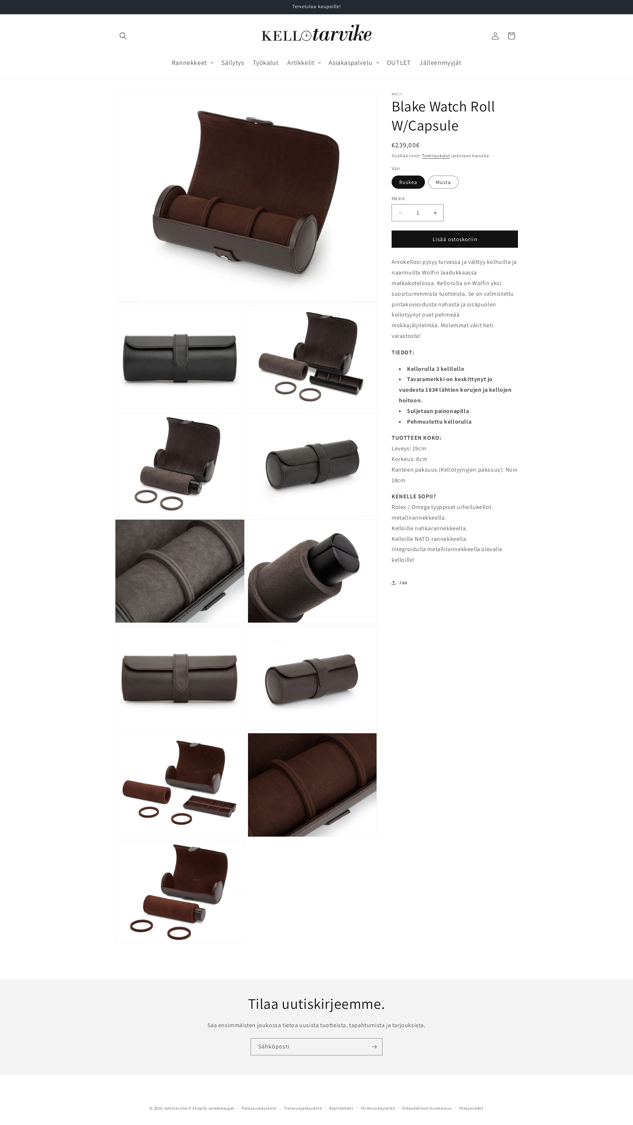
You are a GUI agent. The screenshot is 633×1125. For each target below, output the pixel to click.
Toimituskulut (436, 155)
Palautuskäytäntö (259, 1108)
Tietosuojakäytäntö (303, 1108)
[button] (123, 36)
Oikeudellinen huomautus (427, 1108)
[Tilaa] (374, 1046)
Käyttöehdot (341, 1108)
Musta (443, 182)
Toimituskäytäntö (378, 1108)
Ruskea (408, 182)
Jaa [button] (403, 582)
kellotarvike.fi (178, 1108)
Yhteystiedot (471, 1108)
